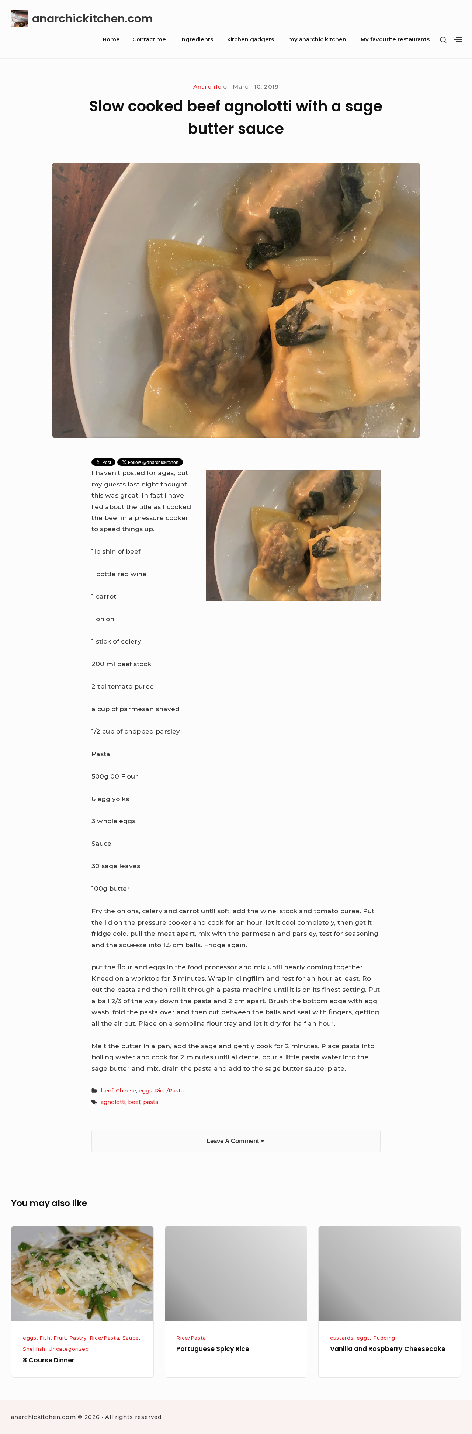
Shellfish (34, 1349)
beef (107, 1090)
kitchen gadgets (250, 39)
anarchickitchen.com (92, 18)
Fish (45, 1338)
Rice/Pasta (169, 1090)
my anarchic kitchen (317, 39)
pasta (150, 1102)
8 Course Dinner (48, 1360)
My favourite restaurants (395, 39)
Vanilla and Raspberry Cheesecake (387, 1348)
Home (111, 39)
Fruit (59, 1338)
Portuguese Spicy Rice (212, 1348)
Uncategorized (68, 1349)
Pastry (78, 1338)
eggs (145, 1090)
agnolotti (113, 1102)
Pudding (384, 1338)
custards (341, 1338)
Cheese (126, 1090)
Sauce (130, 1338)
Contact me (149, 39)
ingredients (196, 39)
